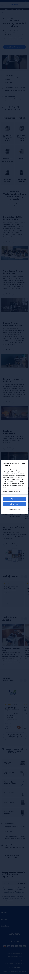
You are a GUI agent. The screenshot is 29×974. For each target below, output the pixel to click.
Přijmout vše (14, 499)
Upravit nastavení (14, 509)
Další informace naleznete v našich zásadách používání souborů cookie (12, 491)
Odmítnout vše (14, 504)
